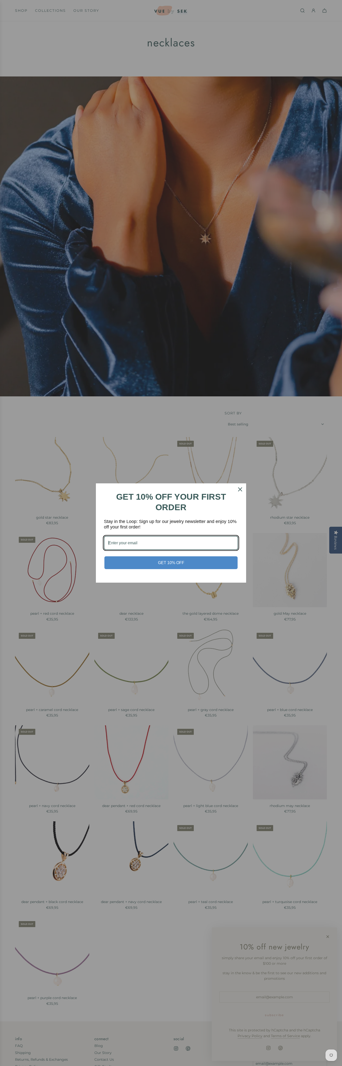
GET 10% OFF (171, 563)
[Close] (240, 489)
